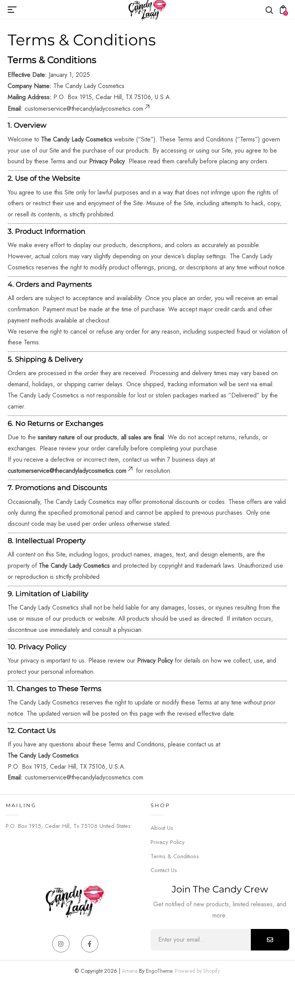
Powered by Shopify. (196, 971)
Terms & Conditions (175, 856)
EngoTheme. (159, 971)
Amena (130, 971)
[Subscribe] (270, 939)
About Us (162, 828)
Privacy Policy (168, 842)
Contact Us (164, 870)
